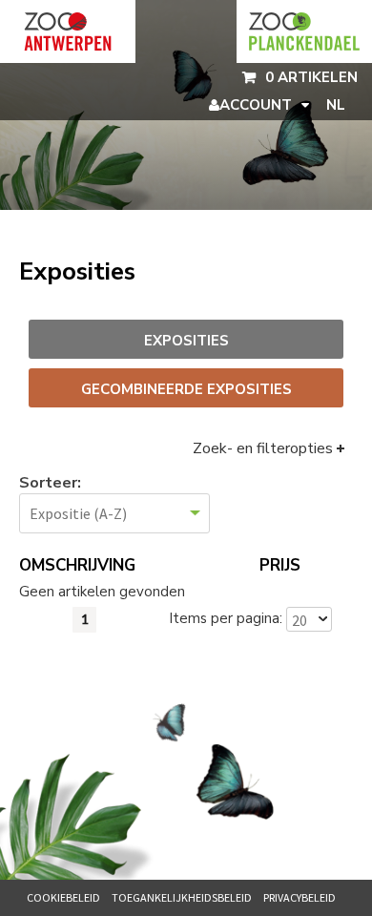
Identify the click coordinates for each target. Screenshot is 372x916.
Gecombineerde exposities (186, 389)
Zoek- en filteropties (263, 449)
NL (335, 104)
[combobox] (301, 620)
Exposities (186, 340)
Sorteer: (50, 483)
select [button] (322, 619)
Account (255, 104)
